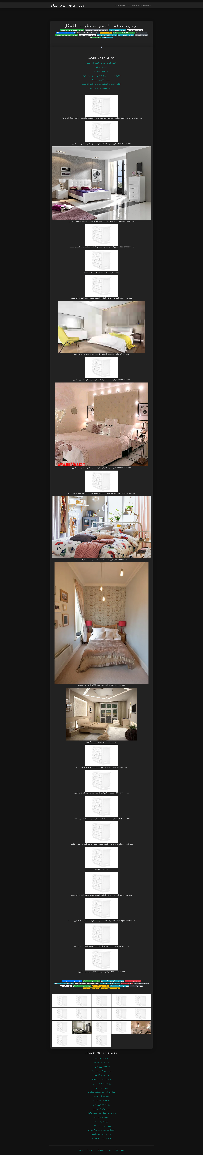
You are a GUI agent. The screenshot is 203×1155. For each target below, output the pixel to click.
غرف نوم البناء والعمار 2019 (87, 32)
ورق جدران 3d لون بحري (101, 1071)
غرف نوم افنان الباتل (87, 35)
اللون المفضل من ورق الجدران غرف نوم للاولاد (101, 75)
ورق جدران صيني (126, 983)
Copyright (147, 5)
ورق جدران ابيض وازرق (101, 1138)
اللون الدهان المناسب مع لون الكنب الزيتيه (101, 84)
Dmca (117, 5)
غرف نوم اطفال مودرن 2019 (65, 32)
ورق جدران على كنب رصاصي (72, 981)
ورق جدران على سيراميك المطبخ (112, 981)
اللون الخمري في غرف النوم (101, 88)
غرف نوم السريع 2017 (134, 30)
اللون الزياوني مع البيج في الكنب (101, 63)
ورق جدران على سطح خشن (81, 986)
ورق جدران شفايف (137, 986)
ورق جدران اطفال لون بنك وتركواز (101, 1113)
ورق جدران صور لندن (133, 981)
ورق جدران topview (101, 1066)
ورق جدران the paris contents (101, 1130)
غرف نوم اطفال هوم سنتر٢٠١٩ (123, 32)
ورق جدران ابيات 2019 (101, 1079)
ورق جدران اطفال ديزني (101, 1083)
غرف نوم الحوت (107, 37)
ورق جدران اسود (101, 1088)
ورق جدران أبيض (101, 1058)
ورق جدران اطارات (101, 1062)
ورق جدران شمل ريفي (141, 983)
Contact (123, 5)
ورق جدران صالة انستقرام (119, 986)
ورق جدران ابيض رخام (101, 1100)
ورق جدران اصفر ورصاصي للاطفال (101, 1092)
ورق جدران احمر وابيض (101, 1134)
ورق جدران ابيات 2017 (101, 1126)
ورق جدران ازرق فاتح (101, 1104)
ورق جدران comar (101, 1117)
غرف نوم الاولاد (95, 37)
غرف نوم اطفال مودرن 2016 (106, 35)
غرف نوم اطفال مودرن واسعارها (96, 30)
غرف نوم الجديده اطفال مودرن (66, 35)
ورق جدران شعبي (66, 986)
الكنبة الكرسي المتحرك (101, 80)
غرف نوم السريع (105, 32)
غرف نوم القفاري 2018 (117, 30)
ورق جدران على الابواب (91, 981)
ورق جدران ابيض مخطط (101, 1109)
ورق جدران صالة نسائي (100, 986)
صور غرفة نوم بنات (67, 5)
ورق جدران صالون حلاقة (92, 988)
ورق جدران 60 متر (101, 1075)
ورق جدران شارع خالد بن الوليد (87, 983)
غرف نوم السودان (141, 35)
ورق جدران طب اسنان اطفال (64, 983)
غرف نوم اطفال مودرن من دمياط (72, 30)
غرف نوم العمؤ (141, 32)
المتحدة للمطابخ (101, 71)
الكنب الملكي (101, 67)
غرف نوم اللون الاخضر (125, 35)
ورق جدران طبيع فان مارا (110, 983)
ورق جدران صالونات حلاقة (110, 988)
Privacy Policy (135, 5)
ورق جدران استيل (101, 1096)
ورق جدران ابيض (101, 1121)
